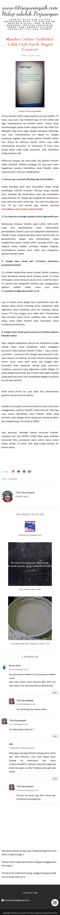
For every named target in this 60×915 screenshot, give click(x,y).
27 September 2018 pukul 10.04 (21, 748)
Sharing (12, 479)
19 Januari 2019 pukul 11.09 (27, 790)
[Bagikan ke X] (18, 471)
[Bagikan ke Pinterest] (24, 471)
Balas (55, 692)
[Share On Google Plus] (29, 471)
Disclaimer (53, 913)
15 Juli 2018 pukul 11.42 (25, 704)
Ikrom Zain (15, 665)
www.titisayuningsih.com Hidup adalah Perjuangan (30, 10)
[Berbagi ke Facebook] (13, 471)
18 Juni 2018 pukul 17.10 (18, 669)
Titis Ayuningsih (24, 700)
